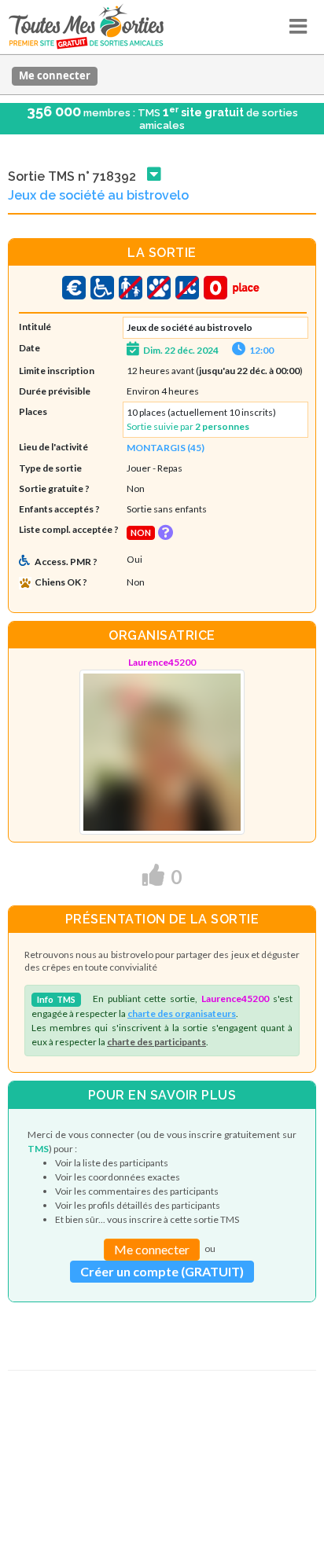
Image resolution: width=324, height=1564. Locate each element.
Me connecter (54, 75)
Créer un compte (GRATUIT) (162, 1271)
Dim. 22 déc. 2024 (181, 350)
